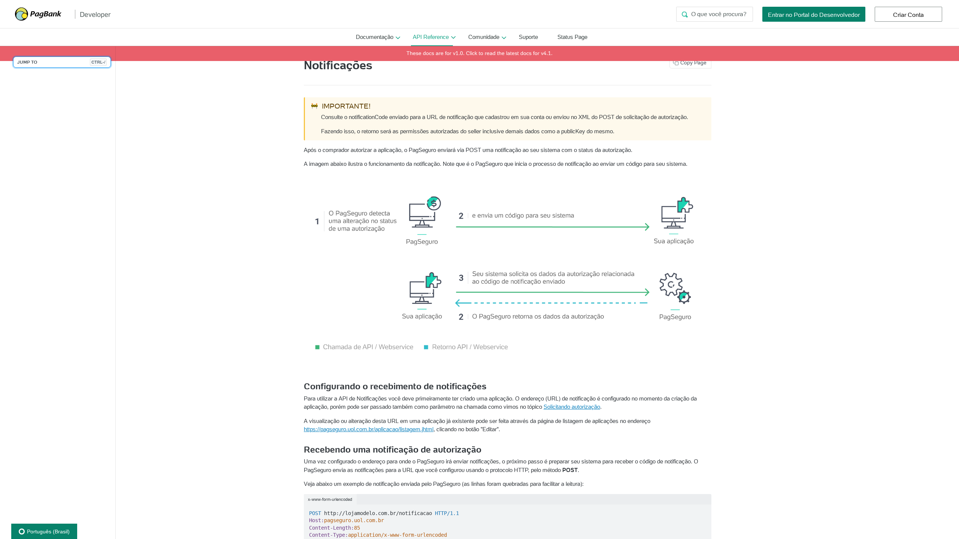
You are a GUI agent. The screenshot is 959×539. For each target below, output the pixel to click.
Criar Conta (908, 14)
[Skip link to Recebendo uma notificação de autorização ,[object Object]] (301, 449)
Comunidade (483, 36)
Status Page (572, 36)
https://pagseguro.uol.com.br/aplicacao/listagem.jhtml (368, 429)
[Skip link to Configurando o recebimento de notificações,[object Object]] (301, 386)
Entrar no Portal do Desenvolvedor (814, 14)
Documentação (374, 36)
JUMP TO (61, 62)
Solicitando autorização (572, 406)
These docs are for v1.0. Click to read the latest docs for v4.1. (479, 53)
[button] (507, 273)
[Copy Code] (702, 511)
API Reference (431, 36)
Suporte (528, 36)
